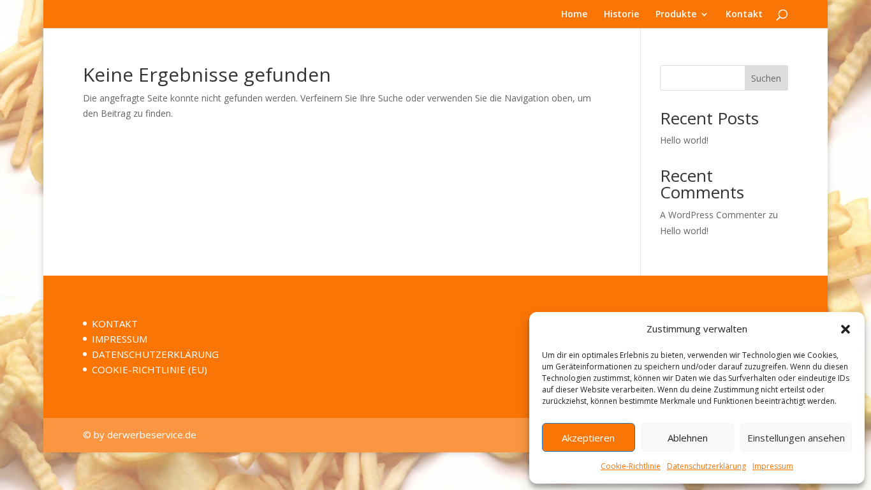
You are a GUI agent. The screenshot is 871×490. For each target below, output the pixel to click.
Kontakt (744, 15)
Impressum (772, 466)
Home (574, 15)
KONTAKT (115, 323)
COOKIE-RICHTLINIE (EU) (149, 369)
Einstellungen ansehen (796, 437)
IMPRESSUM (119, 338)
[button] (845, 329)
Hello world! (684, 140)
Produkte (675, 15)
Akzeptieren (588, 437)
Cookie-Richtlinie (631, 466)
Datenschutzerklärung (706, 466)
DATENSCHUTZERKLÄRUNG (155, 354)
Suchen (766, 78)
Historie (621, 15)
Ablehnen (688, 437)
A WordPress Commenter (713, 215)
